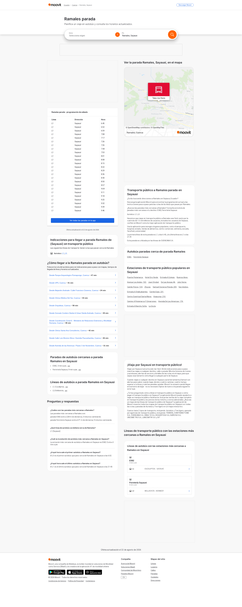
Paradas (154, 574)
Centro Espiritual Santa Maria (139, 297)
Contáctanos (90, 581)
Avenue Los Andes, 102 (136, 282)
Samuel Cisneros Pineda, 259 (165, 287)
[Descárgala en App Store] (75, 572)
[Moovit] (54, 5)
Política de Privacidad (76, 581)
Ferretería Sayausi (140, 257)
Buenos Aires (182, 277)
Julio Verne (181, 282)
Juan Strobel (153, 282)
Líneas (153, 564)
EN (124, 577)
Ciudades (154, 577)
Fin (123, 33)
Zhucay (147, 287)
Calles (153, 570)
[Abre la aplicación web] (93, 572)
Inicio (71, 33)
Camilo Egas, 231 (156, 292)
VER (69, 366)
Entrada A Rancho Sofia (137, 306)
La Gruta (152, 306)
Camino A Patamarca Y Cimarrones (141, 301)
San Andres (183, 287)
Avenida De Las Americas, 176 (170, 301)
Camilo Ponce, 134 (134, 287)
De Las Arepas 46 (168, 282)
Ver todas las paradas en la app (83, 220)
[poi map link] (159, 102)
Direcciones (155, 580)
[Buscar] (172, 34)
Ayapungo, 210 (159, 297)
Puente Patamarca (135, 277)
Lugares (154, 567)
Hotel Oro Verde (151, 277)
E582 (129, 257)
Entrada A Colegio (167, 277)
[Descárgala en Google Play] (56, 572)
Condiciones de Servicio (57, 581)
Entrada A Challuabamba (137, 292)
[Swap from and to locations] (117, 34)
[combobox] (91, 35)
